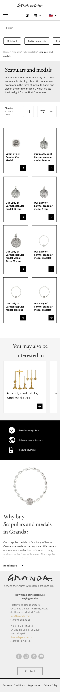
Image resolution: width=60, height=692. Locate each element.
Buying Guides (30, 598)
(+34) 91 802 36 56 (20, 640)
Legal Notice (34, 685)
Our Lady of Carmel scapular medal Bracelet (43, 254)
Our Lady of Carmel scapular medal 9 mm (43, 206)
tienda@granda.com (21, 637)
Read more (10, 565)
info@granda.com (20, 616)
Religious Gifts (30, 51)
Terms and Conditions (13, 685)
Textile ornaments (37, 40)
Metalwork (12, 40)
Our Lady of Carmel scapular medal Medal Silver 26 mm (15, 256)
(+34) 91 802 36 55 (20, 619)
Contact (30, 671)
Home (6, 51)
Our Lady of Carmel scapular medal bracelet (15, 306)
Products (16, 51)
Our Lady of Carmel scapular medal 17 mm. (15, 206)
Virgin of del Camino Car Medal (13, 157)
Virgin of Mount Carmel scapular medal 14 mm (43, 157)
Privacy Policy (50, 685)
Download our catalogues (30, 594)
